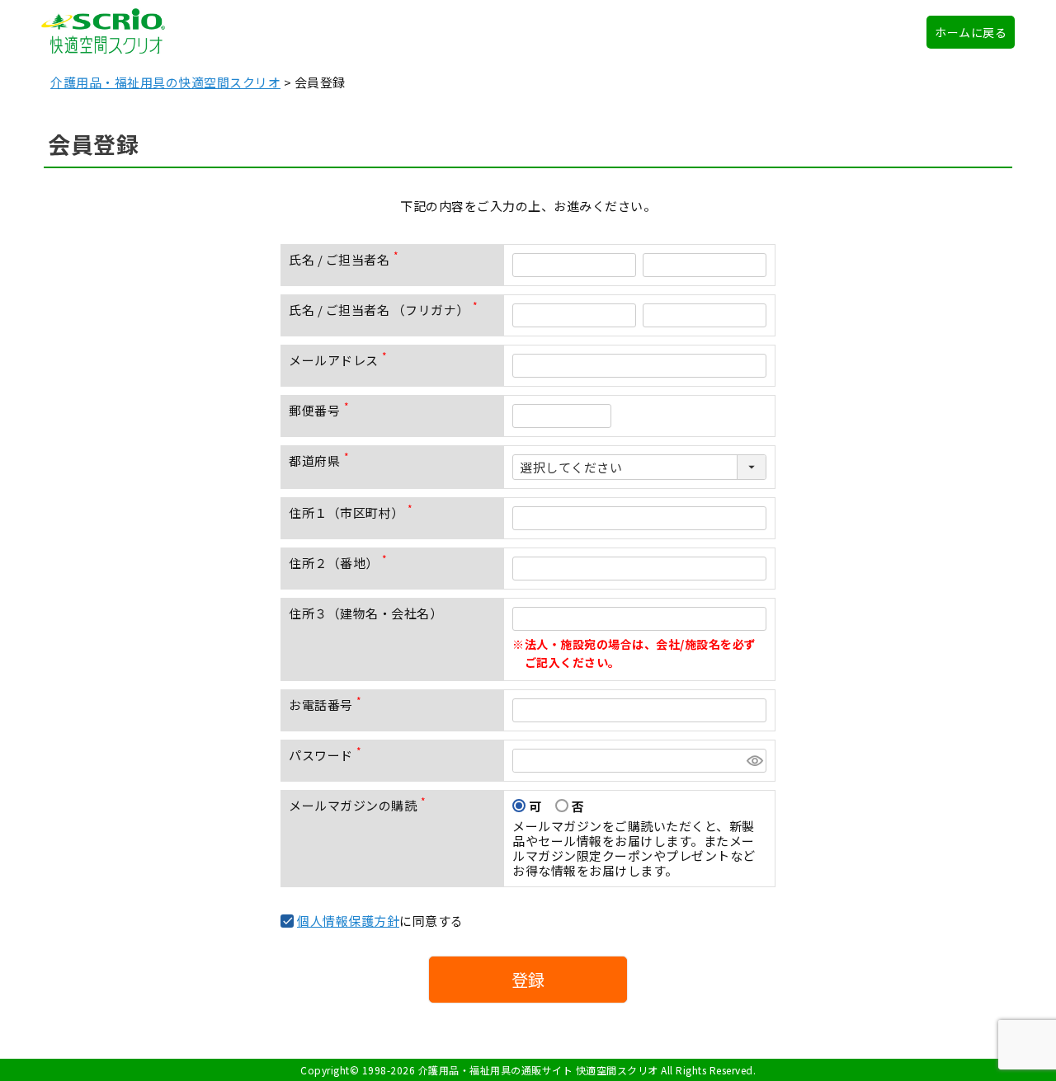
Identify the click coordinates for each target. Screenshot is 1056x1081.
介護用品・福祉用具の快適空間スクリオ (165, 82)
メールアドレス (341, 360)
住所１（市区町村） (354, 512)
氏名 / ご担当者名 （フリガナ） (386, 309)
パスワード (328, 755)
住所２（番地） (341, 562)
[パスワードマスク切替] (754, 761)
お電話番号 (328, 704)
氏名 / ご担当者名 (347, 259)
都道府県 (322, 460)
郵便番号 (322, 410)
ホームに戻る (970, 32)
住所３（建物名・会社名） (365, 613)
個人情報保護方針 (348, 920)
